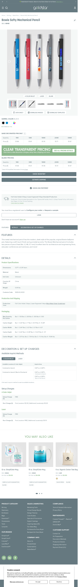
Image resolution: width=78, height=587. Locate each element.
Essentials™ (5, 518)
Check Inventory (39, 174)
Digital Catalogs (32, 521)
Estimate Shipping (39, 180)
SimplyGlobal (31, 544)
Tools (3, 524)
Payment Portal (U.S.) (59, 547)
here (26, 169)
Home (3, 15)
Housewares (6, 521)
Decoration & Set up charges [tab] (32, 227)
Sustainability (31, 546)
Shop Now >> (59, 1)
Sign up (22, 220)
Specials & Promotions (34, 518)
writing (9, 15)
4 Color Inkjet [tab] (8, 359)
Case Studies (31, 515)
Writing (4, 507)
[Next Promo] (75, 1)
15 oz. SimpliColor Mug (37, 470)
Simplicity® (5, 535)
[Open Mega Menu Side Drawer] (3, 8)
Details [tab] (15, 227)
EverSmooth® (6, 546)
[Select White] (10, 123)
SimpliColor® (6, 538)
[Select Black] (3, 123)
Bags (3, 515)
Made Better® (31, 549)
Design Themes (32, 513)
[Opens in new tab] (4, 558)
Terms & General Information (62, 507)
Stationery (5, 510)
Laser (42, 96)
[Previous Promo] (6, 1)
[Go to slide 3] (41, 493)
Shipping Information (59, 544)
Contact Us (56, 533)
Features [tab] (5, 227)
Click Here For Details (17, 203)
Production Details (59, 542)
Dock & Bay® (57, 524)
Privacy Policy (62, 576)
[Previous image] (9, 61)
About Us (30, 541)
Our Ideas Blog (32, 526)
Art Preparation (58, 536)
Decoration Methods (59, 539)
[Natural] (57, 478)
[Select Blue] (7, 123)
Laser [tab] (20, 359)
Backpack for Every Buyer (35, 532)
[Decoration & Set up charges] (39, 150)
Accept (38, 582)
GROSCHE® (56, 522)
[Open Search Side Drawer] (6, 8)
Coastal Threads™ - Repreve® (62, 519)
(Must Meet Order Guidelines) (55, 303)
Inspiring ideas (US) (33, 524)
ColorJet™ (5, 541)
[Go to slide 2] (39, 493)
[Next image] (68, 61)
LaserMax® (5, 544)
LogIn (39, 215)
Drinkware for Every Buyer (35, 529)
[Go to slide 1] (37, 493)
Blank (51, 96)
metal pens (16, 15)
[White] (3, 478)
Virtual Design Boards (34, 510)
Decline (59, 582)
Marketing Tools (32, 507)
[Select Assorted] (14, 123)
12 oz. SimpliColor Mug (10, 470)
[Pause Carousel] (2, 1)
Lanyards (5, 526)
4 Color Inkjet (30, 96)
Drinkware (5, 513)
